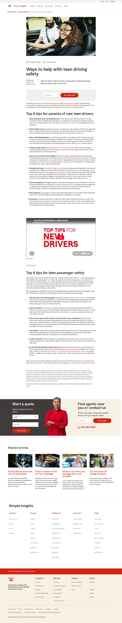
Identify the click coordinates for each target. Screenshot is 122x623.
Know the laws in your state (69, 123)
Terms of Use (39, 609)
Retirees (73, 589)
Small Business (34, 552)
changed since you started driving (44, 201)
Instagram (92, 589)
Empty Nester (56, 557)
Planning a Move (56, 543)
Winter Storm (98, 552)
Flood (96, 528)
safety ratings (54, 149)
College (32, 519)
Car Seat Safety (77, 519)
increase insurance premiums (64, 184)
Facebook (92, 582)
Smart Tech (76, 528)
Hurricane (97, 533)
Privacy (20, 609)
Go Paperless (56, 597)
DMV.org (32, 322)
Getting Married (56, 524)
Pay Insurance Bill (57, 589)
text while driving (43, 162)
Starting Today (77, 533)
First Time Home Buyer (58, 528)
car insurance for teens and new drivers (82, 363)
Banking (11, 524)
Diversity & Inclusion (76, 585)
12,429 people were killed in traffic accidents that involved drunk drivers (62, 351)
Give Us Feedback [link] (39, 597)
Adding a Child (56, 533)
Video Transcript (31, 265)
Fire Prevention (99, 524)
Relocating (55, 552)
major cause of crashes (77, 298)
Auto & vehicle (13, 519)
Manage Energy (77, 524)
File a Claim (56, 582)
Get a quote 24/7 (69, 95)
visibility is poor (76, 143)
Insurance (33, 538)
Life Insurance (34, 543)
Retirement (33, 547)
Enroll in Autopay (57, 593)
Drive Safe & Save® (66, 162)
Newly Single (55, 547)
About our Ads (11, 609)
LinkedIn (92, 593)
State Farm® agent (42, 363)
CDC (57, 129)
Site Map (56, 609)
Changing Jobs (56, 538)
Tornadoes (97, 543)
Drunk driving (69, 349)
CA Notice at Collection (29, 612)
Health (32, 533)
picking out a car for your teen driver (63, 147)
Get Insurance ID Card (58, 600)
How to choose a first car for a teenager (46, 472)
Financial (32, 528)
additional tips (78, 361)
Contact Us (38, 582)
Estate (32, 524)
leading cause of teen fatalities (67, 107)
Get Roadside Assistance (59, 585)
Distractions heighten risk (53, 168)
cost (60, 149)
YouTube (92, 597)
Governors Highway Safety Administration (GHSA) (63, 103)
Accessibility (48, 609)
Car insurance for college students (98, 472)
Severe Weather (99, 538)
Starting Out (55, 519)
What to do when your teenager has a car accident (73, 474)
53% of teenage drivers (40, 310)
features (68, 149)
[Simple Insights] (20, 6)
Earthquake (98, 519)
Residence (12, 533)
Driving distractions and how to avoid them (20, 472)
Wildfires (97, 547)
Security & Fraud (29, 609)
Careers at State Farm (76, 582)
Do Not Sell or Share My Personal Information (49, 612)
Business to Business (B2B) (41, 593)
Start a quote (21, 430)
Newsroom (38, 589)
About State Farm (39, 585)
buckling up (86, 310)
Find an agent (102, 420)
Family (11, 528)
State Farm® (30, 83)
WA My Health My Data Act (14, 612)
